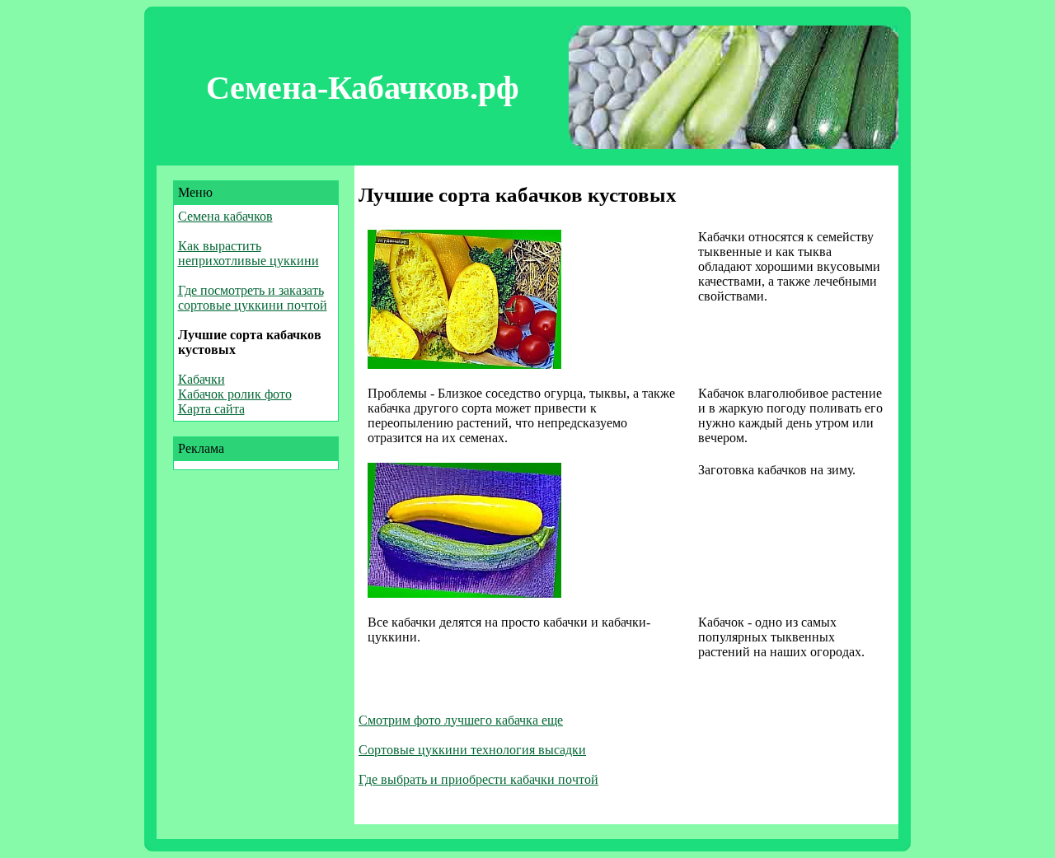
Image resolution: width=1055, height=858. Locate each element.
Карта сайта (211, 409)
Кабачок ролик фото (235, 394)
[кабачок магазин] (464, 593)
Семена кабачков (225, 216)
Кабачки (201, 379)
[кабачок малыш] (464, 364)
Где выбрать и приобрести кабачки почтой (478, 779)
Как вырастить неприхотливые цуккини (248, 253)
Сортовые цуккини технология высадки (472, 750)
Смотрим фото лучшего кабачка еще (461, 720)
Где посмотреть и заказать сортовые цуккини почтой (252, 297)
